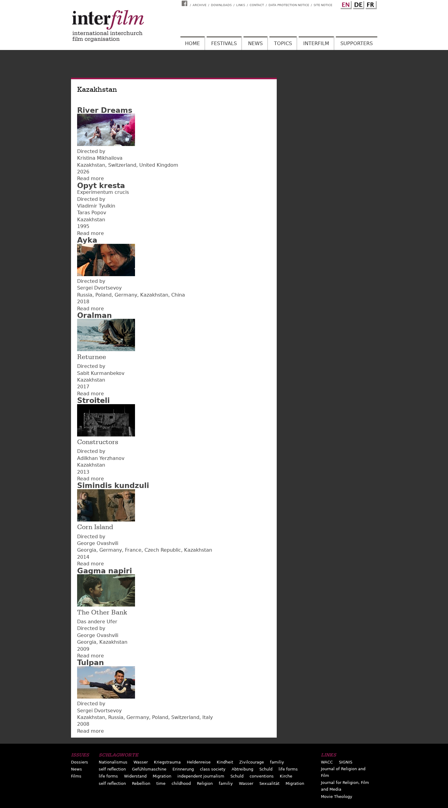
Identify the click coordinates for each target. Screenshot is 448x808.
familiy (277, 762)
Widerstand (135, 776)
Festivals (224, 43)
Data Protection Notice (288, 5)
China (178, 295)
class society (213, 769)
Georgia (86, 550)
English (345, 4)
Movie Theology (336, 796)
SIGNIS (345, 762)
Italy (207, 717)
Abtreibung (242, 769)
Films (76, 776)
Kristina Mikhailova (100, 158)
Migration (162, 776)
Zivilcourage (251, 762)
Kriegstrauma (167, 762)
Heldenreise (199, 762)
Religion (205, 783)
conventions (262, 776)
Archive (199, 5)
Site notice (323, 5)
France (133, 550)
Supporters (356, 43)
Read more (90, 178)
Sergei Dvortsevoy (99, 288)
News (255, 43)
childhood (181, 783)
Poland (103, 295)
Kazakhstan (91, 165)
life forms (288, 769)
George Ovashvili (97, 543)
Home (192, 43)
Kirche (286, 776)
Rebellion (141, 783)
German (357, 4)
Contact (257, 5)
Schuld (265, 769)
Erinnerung (183, 769)
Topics (283, 43)
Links (240, 5)
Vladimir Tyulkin (96, 206)
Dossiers (79, 762)
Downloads (221, 5)
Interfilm (316, 43)
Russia (84, 295)
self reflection (112, 769)
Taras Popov (91, 212)
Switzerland (122, 165)
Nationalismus (113, 762)
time (160, 783)
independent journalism (200, 776)
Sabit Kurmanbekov (100, 373)
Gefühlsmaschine (149, 769)
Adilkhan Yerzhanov (100, 458)
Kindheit (225, 762)
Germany (126, 295)
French (370, 4)
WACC (327, 762)
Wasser (140, 762)
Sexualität (269, 783)
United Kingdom (158, 165)
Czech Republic (162, 550)
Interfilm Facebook (185, 3)
